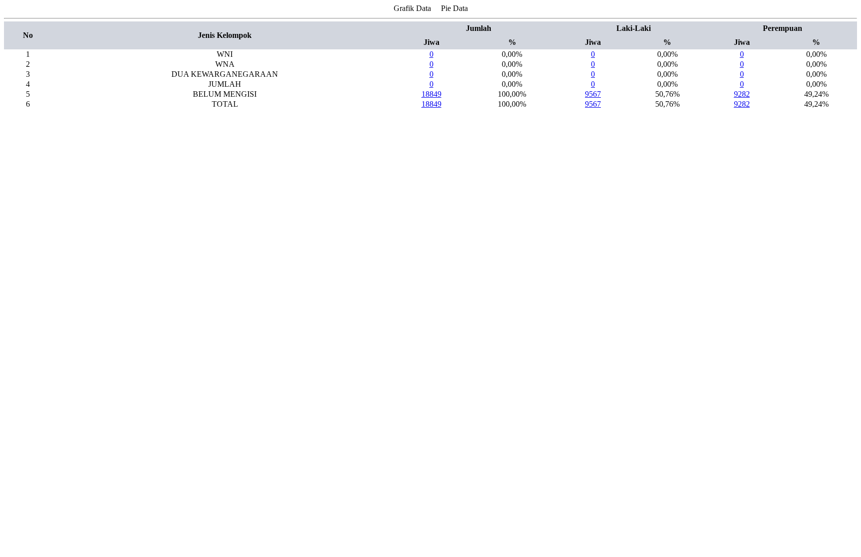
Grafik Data (412, 8)
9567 (593, 94)
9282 (742, 94)
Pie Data (454, 8)
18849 (431, 94)
